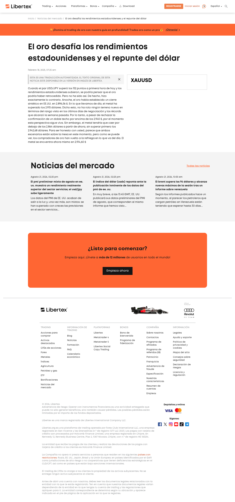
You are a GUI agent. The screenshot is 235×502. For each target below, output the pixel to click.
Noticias (72, 340)
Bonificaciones (49, 380)
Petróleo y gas (49, 371)
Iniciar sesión (192, 6)
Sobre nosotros (154, 333)
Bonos (93, 6)
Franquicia (152, 362)
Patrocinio (152, 357)
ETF (42, 375)
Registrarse (173, 6)
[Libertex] (19, 6)
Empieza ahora (117, 271)
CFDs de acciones (51, 348)
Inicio (31, 19)
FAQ (69, 350)
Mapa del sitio (181, 352)
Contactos (152, 337)
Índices (45, 362)
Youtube (176, 424)
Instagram (171, 424)
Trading (46, 6)
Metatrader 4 (101, 337)
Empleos (151, 393)
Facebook (160, 424)
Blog (69, 336)
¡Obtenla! (172, 29)
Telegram (187, 424)
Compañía (108, 6)
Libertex (98, 333)
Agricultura (47, 366)
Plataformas (78, 6)
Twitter (165, 424)
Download (129, 6)
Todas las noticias (198, 166)
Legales (177, 333)
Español (215, 6)
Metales (45, 357)
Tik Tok (182, 424)
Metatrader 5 (101, 342)
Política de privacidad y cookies (180, 345)
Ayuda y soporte (182, 337)
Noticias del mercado (49, 19)
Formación (73, 345)
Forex (44, 352)
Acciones (61, 6)
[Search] (226, 6)
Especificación (154, 374)
